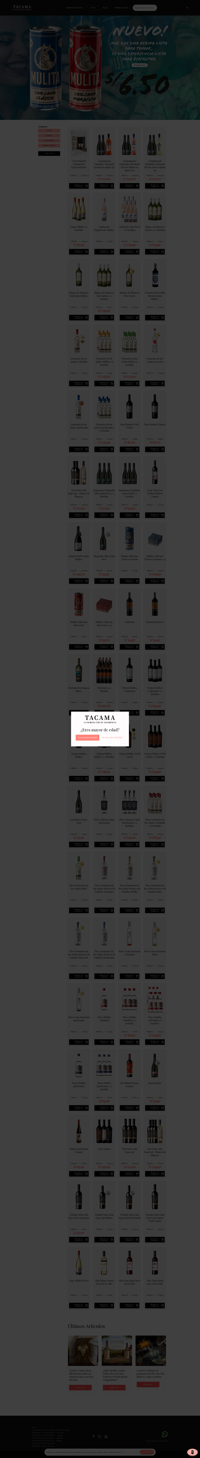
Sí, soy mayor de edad (87, 737)
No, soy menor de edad (112, 737)
